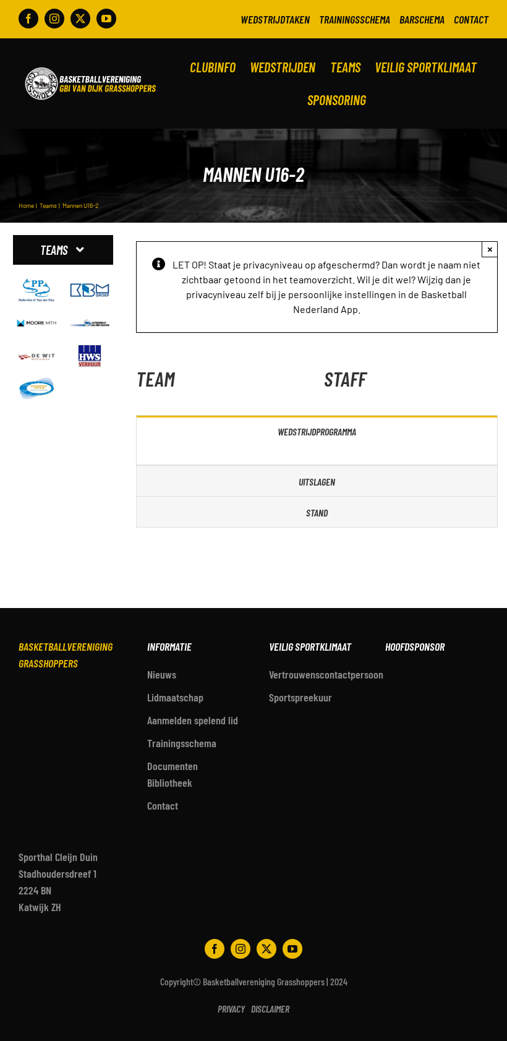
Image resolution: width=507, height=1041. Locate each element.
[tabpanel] (316, 455)
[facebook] (28, 18)
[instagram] (54, 18)
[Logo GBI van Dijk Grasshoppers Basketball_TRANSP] (91, 66)
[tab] (316, 431)
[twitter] (80, 18)
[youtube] (106, 18)
